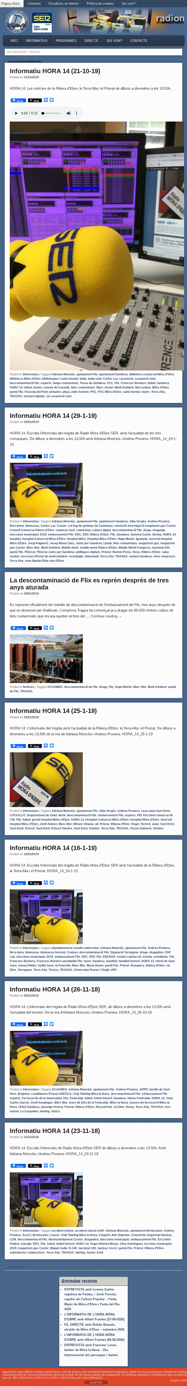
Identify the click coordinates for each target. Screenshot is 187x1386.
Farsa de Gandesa (92, 383)
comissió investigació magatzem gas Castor (145, 525)
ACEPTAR (96, 1382)
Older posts (15, 1267)
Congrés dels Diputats (114, 1235)
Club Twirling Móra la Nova (91, 1094)
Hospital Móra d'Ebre (101, 539)
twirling (45, 1111)
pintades (55, 392)
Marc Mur (33, 547)
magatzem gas (149, 543)
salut (165, 552)
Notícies (28, 687)
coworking (83, 530)
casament (126, 378)
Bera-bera (17, 952)
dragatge (159, 530)
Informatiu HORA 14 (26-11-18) (55, 989)
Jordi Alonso (48, 824)
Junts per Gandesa (89, 543)
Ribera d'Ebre (150, 552)
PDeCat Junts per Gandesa (56, 552)
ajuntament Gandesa (113, 374)
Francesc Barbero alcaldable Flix (59, 961)
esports (46, 383)
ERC (78, 534)
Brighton (24, 1094)
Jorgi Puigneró (38, 543)
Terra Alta (158, 392)
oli (96, 824)
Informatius (36, 41)
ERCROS (109, 956)
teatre (145, 392)
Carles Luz (110, 378)
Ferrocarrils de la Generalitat (42, 1098)
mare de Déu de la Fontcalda (88, 1102)
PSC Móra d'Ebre (110, 392)
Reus (136, 552)
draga (147, 530)
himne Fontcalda (138, 1098)
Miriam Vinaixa (83, 824)
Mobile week (70, 547)
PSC (93, 392)
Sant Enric (167, 824)
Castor (61, 525)
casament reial (145, 378)
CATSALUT (17, 815)
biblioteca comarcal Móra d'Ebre (151, 374)
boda (83, 378)
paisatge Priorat (52, 1107)
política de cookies (46, 1377)
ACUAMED (55, 687)
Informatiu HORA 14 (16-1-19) (53, 847)
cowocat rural (65, 530)
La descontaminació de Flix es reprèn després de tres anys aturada (89, 584)
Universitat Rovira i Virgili (91, 970)
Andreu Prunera (159, 521)
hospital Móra (76, 539)
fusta (87, 961)
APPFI (144, 1089)
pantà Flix (16, 392)
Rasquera (137, 965)
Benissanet (40, 1235)
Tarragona (25, 970)
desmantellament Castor (65, 1239)
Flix (116, 383)
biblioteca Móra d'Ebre (25, 378)
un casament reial (59, 396)
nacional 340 (87, 1248)
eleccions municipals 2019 (28, 534)
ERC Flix (95, 956)
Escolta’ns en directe (63, 3)
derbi (61, 815)
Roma (130, 1107)
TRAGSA (16, 396)
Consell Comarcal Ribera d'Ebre (32, 530)
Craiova (72, 952)
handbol (111, 961)
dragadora (156, 952)
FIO (139, 815)
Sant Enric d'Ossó (22, 828)
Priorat (106, 552)
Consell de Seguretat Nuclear (151, 1235)
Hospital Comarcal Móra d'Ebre (43, 539)
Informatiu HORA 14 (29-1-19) (53, 415)
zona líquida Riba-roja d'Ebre (44, 560)
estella (147, 956)
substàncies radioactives (27, 1252)
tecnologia (76, 556)
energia (26, 1244)
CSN (13, 1239)
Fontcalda (76, 1098)
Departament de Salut (42, 815)
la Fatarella (63, 965)
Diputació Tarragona (124, 952)
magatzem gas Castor (33, 1248)
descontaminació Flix (24, 383)
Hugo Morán (126, 539)
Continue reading (106, 616)
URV (114, 970)
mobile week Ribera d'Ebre (98, 547)
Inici (14, 41)
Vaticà (55, 1111)
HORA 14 (16, 387)
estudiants (160, 956)
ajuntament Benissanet (146, 1230)
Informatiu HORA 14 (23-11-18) (55, 1130)
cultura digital (101, 530)
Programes (66, 41)
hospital (15, 539)
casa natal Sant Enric (155, 811)
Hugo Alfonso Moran (104, 1244)
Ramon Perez (121, 552)
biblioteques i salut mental (60, 378)
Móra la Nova (119, 1102)
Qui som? (128, 3)
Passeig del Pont (36, 392)
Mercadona (143, 387)
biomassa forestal (52, 952)
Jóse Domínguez (131, 1244)
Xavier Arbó (95, 1252)
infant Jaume (33, 387)
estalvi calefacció (129, 956)
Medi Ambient (124, 387)
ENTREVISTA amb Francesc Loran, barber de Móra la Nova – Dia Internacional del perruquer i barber (91, 1350)
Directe (91, 41)
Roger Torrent (140, 824)
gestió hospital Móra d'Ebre (51, 819)
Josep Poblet (27, 965)
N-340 (73, 1248)
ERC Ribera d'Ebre (96, 534)
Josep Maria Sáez (62, 543)
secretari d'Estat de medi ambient (44, 556)
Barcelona (17, 525)
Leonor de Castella (57, 387)
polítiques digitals (88, 552)
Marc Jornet (104, 387)
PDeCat (30, 552)
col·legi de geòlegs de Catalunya (90, 525)
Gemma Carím (141, 534)
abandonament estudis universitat (75, 948)
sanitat (14, 556)
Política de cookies (100, 3)
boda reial (95, 378)
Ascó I (26, 1235)
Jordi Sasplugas (41, 1102)
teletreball (92, 556)
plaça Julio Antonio (76, 392)
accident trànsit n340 (89, 1230)
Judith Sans (45, 965)
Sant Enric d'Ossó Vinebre (54, 828)
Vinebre (158, 828)
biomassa (32, 525)
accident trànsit (62, 1230)
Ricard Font (104, 1107)
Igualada (142, 539)
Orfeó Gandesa (29, 1107)
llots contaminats (83, 387)
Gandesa (163, 383)
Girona (156, 534)
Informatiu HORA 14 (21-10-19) (55, 71)
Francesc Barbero (133, 383)
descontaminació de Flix (81, 687)
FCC (110, 383)
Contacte (34, 3)
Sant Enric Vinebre (87, 828)
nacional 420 (161, 547)
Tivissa (53, 970)
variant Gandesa (140, 556)
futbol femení (103, 1098)
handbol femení (129, 961)
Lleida (107, 543)
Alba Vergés (137, 521)
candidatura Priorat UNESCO (51, 1094)
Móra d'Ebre (160, 387)
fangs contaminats (66, 383)
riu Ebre (118, 1107)
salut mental (131, 392)
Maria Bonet (95, 965)
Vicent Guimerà (140, 828)
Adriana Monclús (63, 374)
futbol (151, 383)
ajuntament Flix (87, 374)
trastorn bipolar (34, 396)
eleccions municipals (114, 1239)
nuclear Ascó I (107, 1248)
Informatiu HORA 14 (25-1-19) (53, 710)
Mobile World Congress (135, 547)
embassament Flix (61, 534)
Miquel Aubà (58, 1248)
